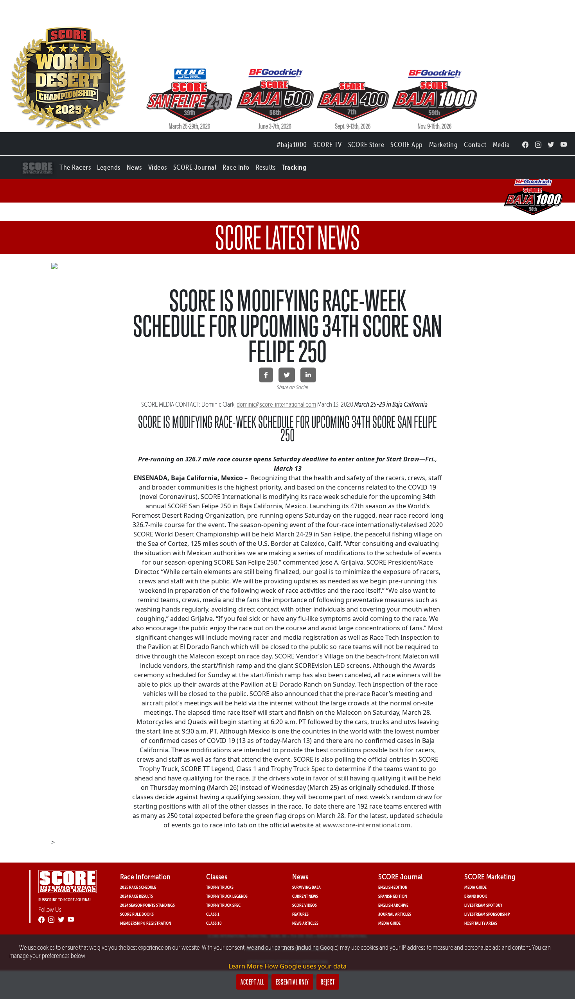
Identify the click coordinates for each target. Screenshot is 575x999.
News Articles (305, 923)
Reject (328, 981)
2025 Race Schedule (138, 887)
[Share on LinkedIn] (308, 375)
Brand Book (475, 896)
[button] (75, 165)
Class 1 (212, 914)
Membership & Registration (145, 923)
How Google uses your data (305, 966)
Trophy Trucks (220, 887)
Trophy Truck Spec (223, 905)
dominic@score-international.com (276, 404)
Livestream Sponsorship (487, 914)
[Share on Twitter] (287, 375)
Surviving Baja (306, 887)
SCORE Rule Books (137, 914)
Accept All (252, 981)
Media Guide (389, 923)
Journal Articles (394, 914)
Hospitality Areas (480, 923)
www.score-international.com (366, 825)
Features (300, 914)
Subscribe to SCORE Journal (65, 899)
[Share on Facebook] (266, 375)
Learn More (245, 966)
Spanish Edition (392, 896)
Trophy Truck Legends (227, 896)
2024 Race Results (136, 896)
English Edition (392, 887)
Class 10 (214, 923)
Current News (305, 896)
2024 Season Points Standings (147, 905)
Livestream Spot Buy (483, 905)
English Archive (393, 905)
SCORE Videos (304, 905)
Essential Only (292, 981)
